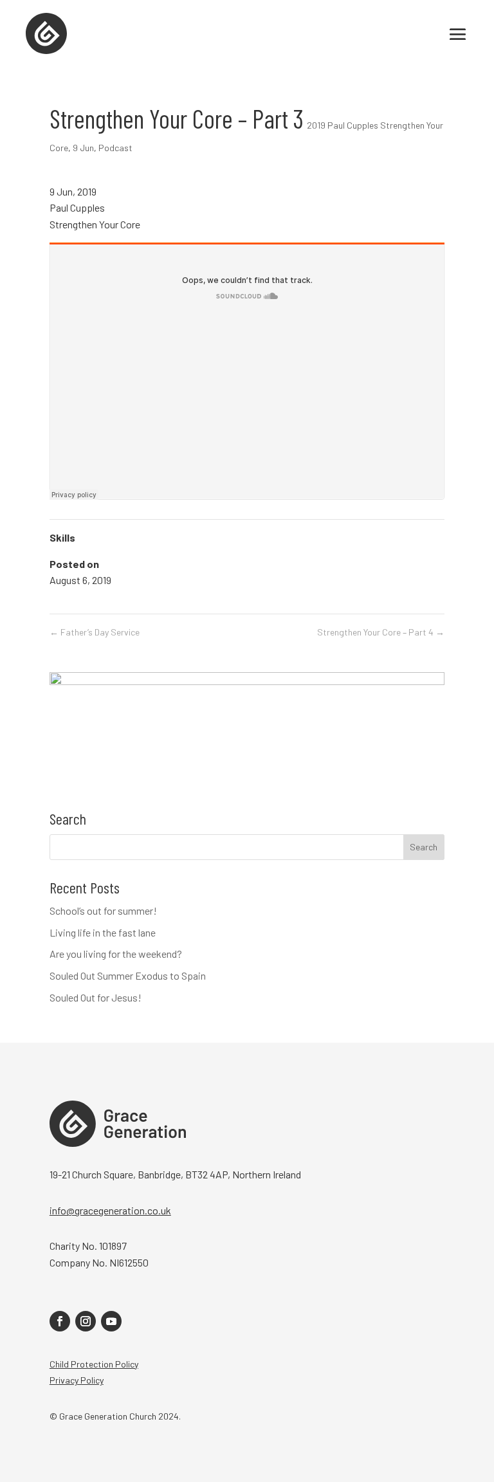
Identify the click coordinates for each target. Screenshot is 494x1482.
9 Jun (83, 147)
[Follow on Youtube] (111, 1321)
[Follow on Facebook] (60, 1321)
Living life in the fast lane (103, 932)
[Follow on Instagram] (85, 1321)
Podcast (115, 147)
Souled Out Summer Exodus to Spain (128, 975)
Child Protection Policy (94, 1363)
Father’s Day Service (95, 632)
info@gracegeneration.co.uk (110, 1210)
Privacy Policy (77, 1380)
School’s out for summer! (103, 910)
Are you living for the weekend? (116, 953)
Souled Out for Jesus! (96, 997)
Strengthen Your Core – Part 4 (380, 632)
